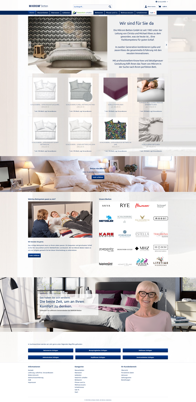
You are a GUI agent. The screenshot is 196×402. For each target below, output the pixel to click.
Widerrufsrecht (33, 375)
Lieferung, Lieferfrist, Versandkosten (40, 373)
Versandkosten (51, 111)
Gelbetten (78, 375)
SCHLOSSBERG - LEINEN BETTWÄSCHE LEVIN (80, 144)
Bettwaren (78, 380)
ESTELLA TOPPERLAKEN (115, 105)
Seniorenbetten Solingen (145, 357)
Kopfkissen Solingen (98, 357)
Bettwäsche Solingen (50, 350)
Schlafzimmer (79, 387)
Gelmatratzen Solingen (51, 357)
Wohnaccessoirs (80, 385)
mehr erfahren (98, 177)
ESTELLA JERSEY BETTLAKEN (151, 144)
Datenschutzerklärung (35, 378)
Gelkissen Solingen (145, 350)
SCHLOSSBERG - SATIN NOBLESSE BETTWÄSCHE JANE (115, 143)
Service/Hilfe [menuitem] (161, 2)
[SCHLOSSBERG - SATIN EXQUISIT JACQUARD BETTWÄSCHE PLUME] (45, 90)
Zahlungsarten (126, 378)
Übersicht (124, 370)
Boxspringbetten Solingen (98, 350)
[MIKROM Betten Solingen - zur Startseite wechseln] (38, 7)
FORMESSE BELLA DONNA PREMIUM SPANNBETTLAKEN (151, 104)
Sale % (77, 390)
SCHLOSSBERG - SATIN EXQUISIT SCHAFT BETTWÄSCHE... (45, 143)
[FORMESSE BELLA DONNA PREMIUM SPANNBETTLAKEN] (151, 90)
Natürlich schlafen (81, 378)
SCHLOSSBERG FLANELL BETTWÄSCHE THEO (80, 105)
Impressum (32, 382)
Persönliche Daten (127, 373)
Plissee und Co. (80, 382)
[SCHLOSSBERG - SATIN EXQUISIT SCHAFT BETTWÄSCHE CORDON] (45, 129)
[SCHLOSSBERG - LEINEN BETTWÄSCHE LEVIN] (80, 129)
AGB (29, 380)
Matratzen (78, 373)
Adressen (124, 375)
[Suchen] (110, 7)
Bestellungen (125, 380)
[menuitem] (92, 7)
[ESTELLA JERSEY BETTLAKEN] (151, 129)
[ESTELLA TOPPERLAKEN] (116, 90)
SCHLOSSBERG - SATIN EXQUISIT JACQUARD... (45, 105)
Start (76, 392)
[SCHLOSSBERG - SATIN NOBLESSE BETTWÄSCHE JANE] (116, 129)
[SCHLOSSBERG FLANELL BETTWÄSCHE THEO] (80, 90)
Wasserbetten (79, 370)
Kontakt (30, 370)
